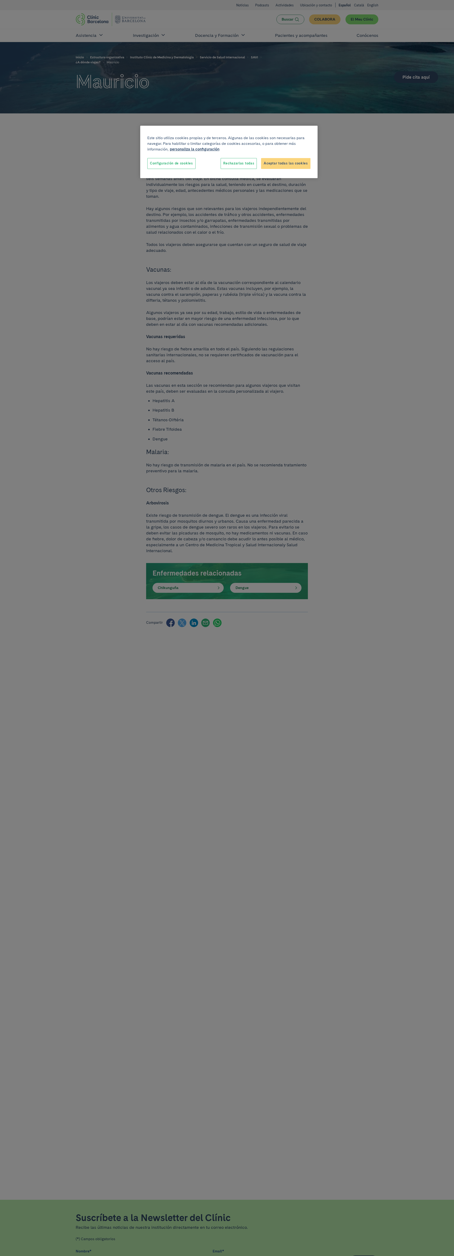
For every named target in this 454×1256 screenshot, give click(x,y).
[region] (229, 152)
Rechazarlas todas (238, 163)
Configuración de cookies (171, 163)
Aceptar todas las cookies (286, 163)
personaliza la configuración (194, 149)
